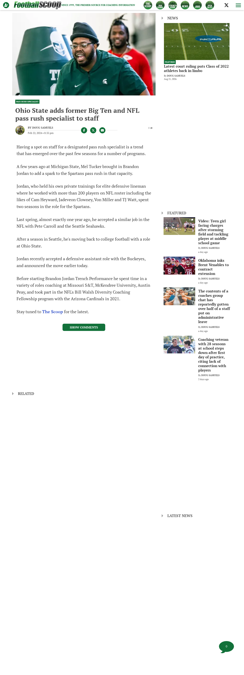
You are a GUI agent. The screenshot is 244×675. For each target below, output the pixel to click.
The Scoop (53, 311)
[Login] (7, 5)
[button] (238, 5)
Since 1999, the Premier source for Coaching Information (98, 5)
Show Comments (84, 327)
